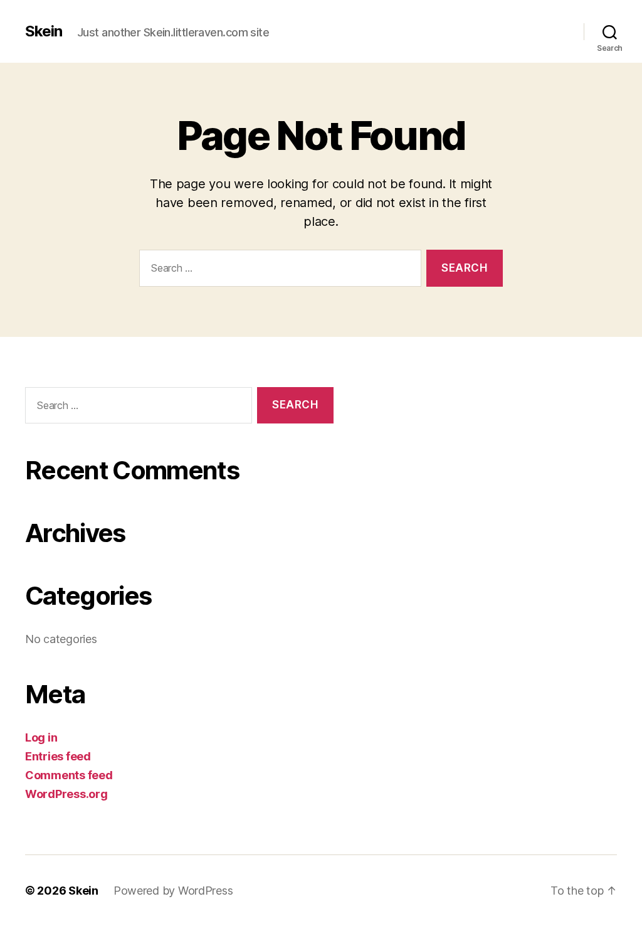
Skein (43, 31)
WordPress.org (66, 794)
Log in (41, 737)
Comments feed (69, 775)
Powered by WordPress (173, 890)
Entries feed (58, 756)
